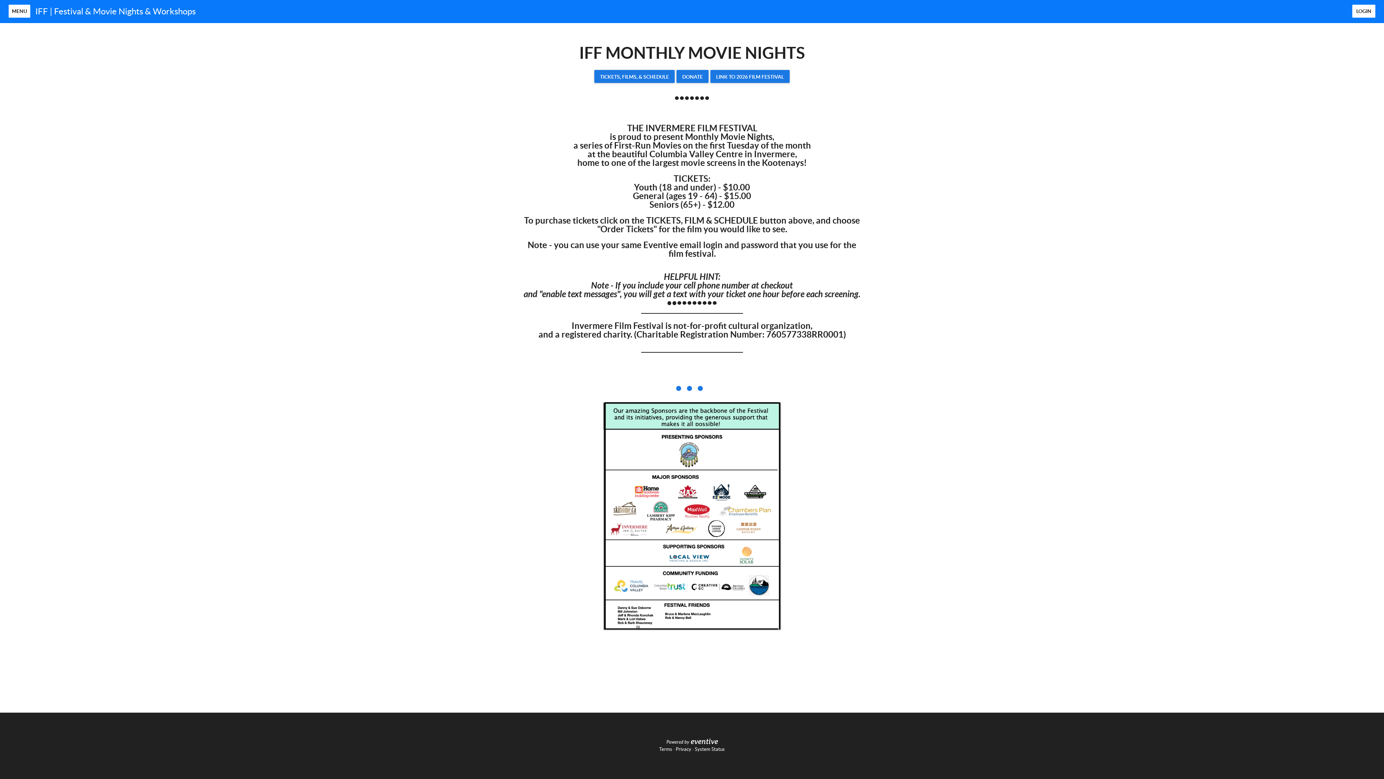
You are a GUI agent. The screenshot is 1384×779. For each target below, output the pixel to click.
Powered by (677, 742)
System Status (710, 749)
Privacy (683, 749)
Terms (665, 749)
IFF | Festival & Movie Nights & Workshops (115, 11)
